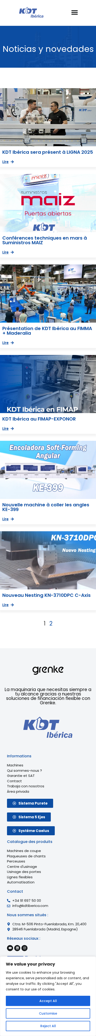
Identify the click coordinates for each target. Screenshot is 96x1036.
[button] (74, 12)
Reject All (48, 1026)
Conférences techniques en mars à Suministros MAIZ (44, 240)
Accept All (48, 1001)
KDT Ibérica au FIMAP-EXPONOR (39, 419)
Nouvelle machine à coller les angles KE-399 (45, 507)
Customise (48, 1013)
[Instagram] (24, 948)
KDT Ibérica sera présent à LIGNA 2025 (47, 152)
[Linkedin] (17, 948)
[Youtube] (10, 948)
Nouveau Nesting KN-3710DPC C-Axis (46, 595)
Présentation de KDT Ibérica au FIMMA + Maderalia (47, 330)
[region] (48, 996)
